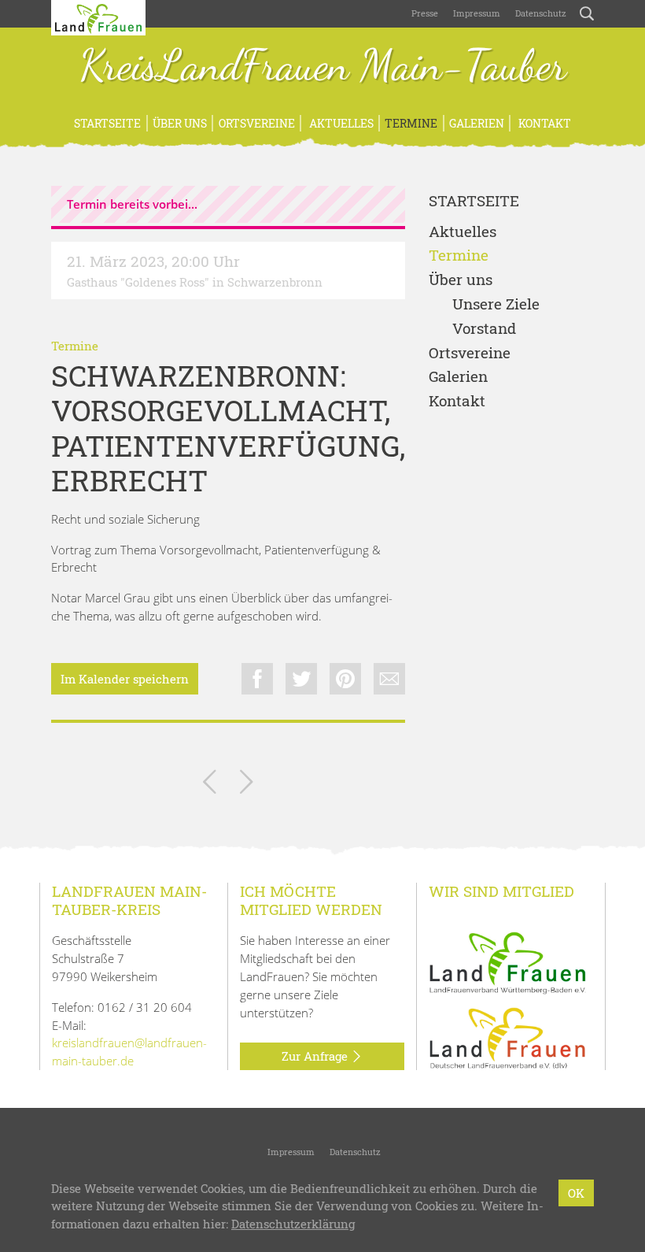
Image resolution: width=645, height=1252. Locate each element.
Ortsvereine (257, 123)
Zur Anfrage (316, 1056)
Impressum (475, 13)
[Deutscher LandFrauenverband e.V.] (507, 1037)
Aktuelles (340, 123)
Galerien (476, 123)
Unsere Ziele (496, 304)
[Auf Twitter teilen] (301, 679)
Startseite (107, 123)
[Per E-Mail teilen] (389, 679)
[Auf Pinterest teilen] (345, 679)
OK (576, 1193)
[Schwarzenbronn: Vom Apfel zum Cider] (246, 785)
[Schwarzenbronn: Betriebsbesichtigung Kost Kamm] (209, 785)
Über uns (180, 123)
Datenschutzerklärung (293, 1224)
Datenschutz (539, 13)
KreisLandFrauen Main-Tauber (322, 67)
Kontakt (543, 123)
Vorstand (484, 329)
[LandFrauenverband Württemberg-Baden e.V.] (507, 961)
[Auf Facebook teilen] (257, 679)
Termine (411, 123)
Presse (424, 13)
